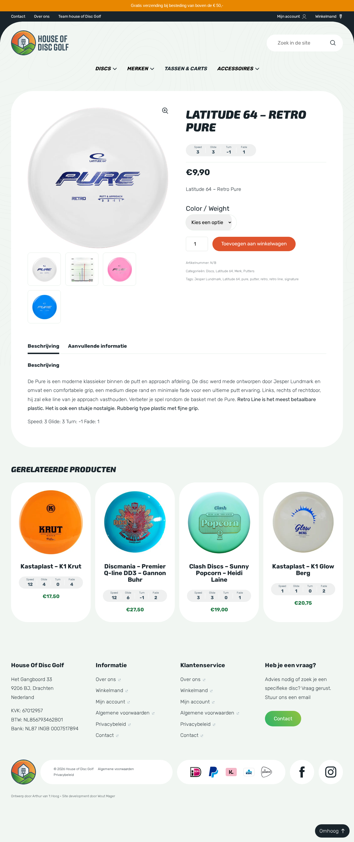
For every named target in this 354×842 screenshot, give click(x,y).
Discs (103, 69)
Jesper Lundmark (207, 279)
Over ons (42, 16)
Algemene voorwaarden (123, 713)
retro (264, 279)
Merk (238, 271)
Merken (137, 69)
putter (254, 279)
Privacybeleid (111, 724)
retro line (276, 279)
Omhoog (329, 831)
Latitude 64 (224, 271)
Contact (18, 16)
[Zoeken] (332, 43)
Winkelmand (325, 16)
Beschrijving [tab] (43, 346)
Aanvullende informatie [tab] (97, 346)
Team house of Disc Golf (79, 16)
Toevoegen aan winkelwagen (254, 244)
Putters (248, 271)
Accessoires (235, 69)
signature (292, 279)
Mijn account (288, 16)
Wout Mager (106, 796)
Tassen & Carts (185, 69)
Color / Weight (207, 208)
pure (244, 279)
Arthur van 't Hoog (45, 796)
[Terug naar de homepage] (40, 42)
